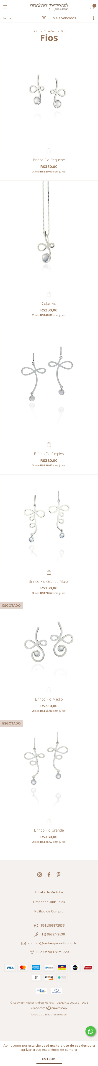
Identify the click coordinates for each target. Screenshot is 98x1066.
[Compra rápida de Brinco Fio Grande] (49, 820)
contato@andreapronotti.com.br (52, 943)
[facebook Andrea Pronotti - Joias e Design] (49, 874)
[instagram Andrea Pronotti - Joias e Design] (39, 874)
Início (35, 31)
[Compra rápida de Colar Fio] (49, 293)
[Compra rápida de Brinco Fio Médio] (49, 689)
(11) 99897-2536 (52, 934)
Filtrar (7, 18)
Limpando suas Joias (49, 902)
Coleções (49, 31)
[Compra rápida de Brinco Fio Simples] (49, 444)
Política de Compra (49, 911)
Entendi (49, 1059)
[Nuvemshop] (49, 1009)
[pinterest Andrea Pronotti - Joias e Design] (58, 874)
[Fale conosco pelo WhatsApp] (90, 1031)
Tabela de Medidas (49, 892)
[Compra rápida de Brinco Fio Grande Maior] (49, 571)
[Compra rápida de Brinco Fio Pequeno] (49, 150)
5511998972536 (52, 926)
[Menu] (8, 7)
